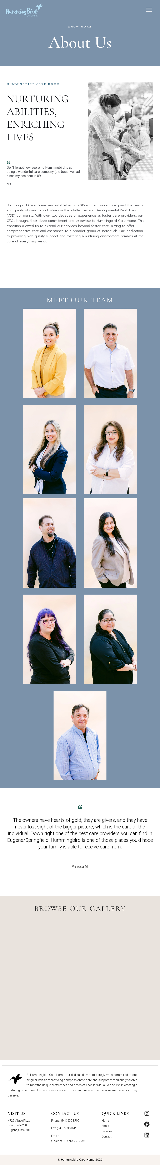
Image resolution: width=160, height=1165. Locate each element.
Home (105, 1120)
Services (107, 1131)
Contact (106, 1136)
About (105, 1126)
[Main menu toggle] (149, 10)
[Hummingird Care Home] (24, 10)
